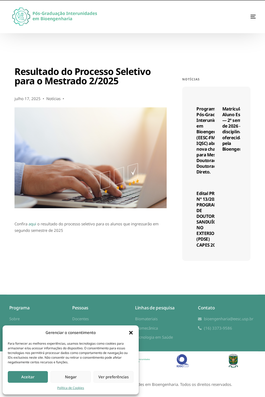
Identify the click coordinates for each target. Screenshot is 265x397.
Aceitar (27, 376)
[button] (131, 332)
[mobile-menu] (243, 17)
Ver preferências (113, 376)
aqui (32, 223)
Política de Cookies (70, 388)
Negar (71, 376)
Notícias (53, 98)
